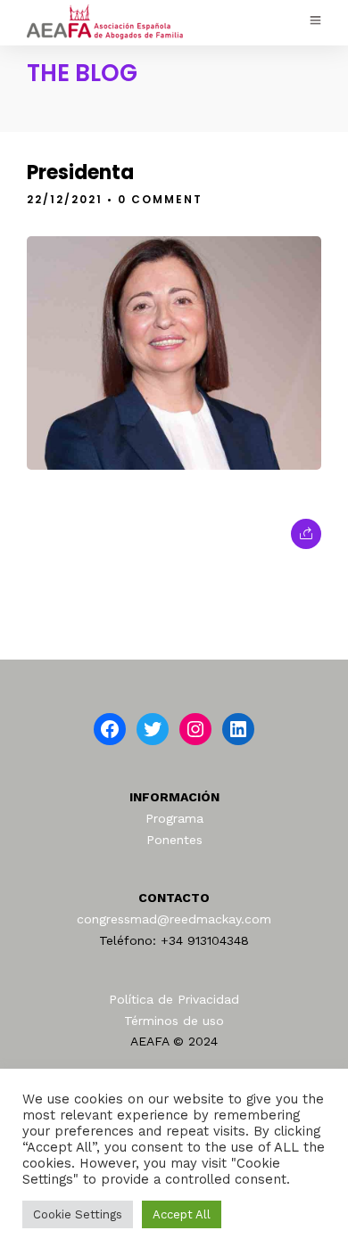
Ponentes (174, 840)
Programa (174, 818)
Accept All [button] (182, 1214)
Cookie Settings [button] (77, 1214)
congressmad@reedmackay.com (174, 919)
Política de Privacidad (174, 999)
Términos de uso (174, 1020)
